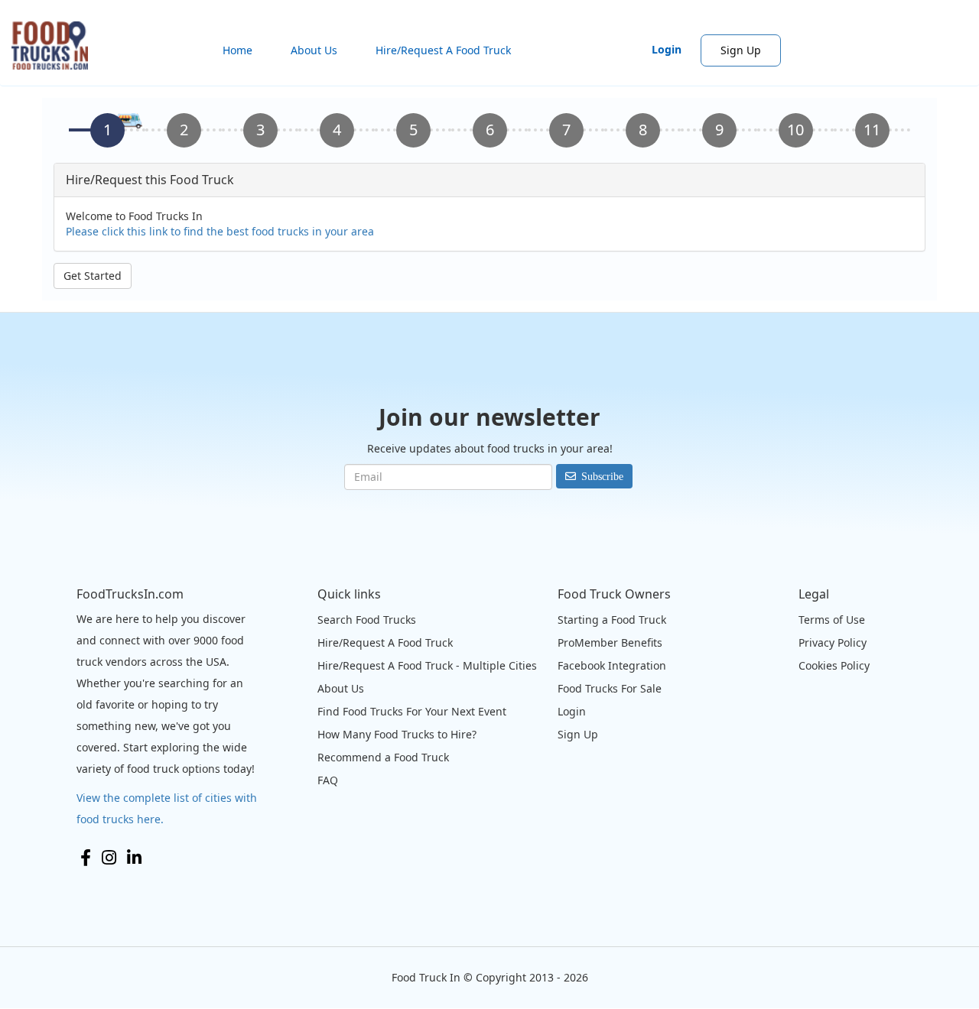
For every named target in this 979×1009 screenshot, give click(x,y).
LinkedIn (134, 857)
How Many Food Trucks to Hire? (396, 734)
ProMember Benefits (610, 642)
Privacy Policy (832, 642)
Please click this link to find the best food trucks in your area (220, 231)
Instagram (109, 857)
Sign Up (740, 50)
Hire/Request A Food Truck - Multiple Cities (427, 665)
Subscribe (602, 476)
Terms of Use (831, 619)
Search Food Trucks (366, 619)
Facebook (85, 857)
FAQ (327, 780)
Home (237, 50)
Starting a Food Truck (612, 619)
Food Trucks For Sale (610, 688)
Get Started (92, 275)
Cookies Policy (834, 665)
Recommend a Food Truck (383, 757)
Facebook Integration (612, 665)
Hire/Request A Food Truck (443, 50)
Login (666, 49)
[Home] (55, 45)
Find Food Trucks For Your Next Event (411, 711)
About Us (314, 50)
